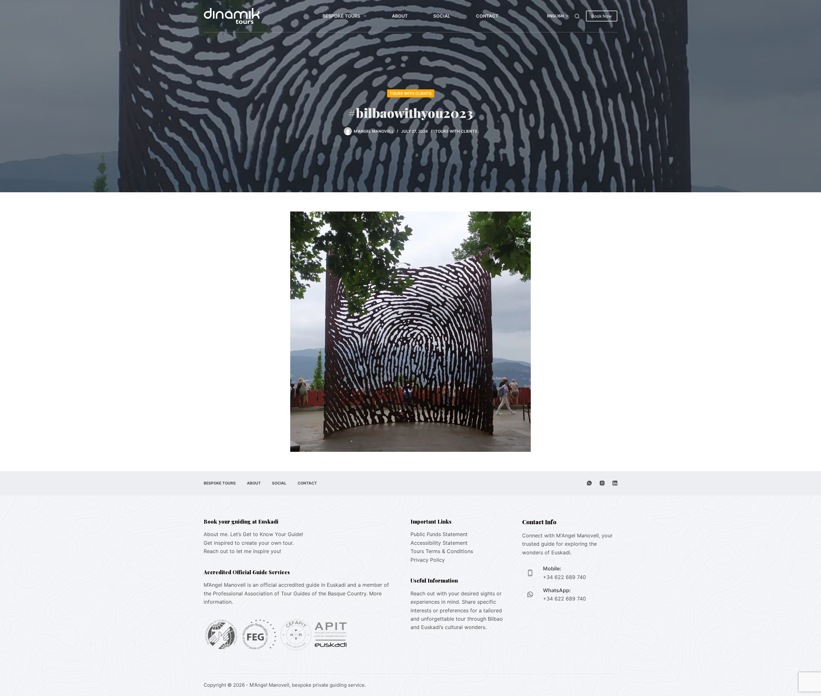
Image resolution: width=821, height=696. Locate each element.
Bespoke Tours (341, 16)
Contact (487, 16)
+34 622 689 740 (564, 577)
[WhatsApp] (589, 483)
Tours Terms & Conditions (441, 551)
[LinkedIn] (615, 483)
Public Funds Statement (439, 534)
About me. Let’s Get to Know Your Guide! (253, 534)
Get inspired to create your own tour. (249, 543)
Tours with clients (411, 93)
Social (441, 16)
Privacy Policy (427, 560)
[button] (557, 16)
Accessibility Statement (439, 543)
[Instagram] (602, 483)
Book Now (601, 16)
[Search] (577, 16)
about (400, 16)
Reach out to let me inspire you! (242, 551)
